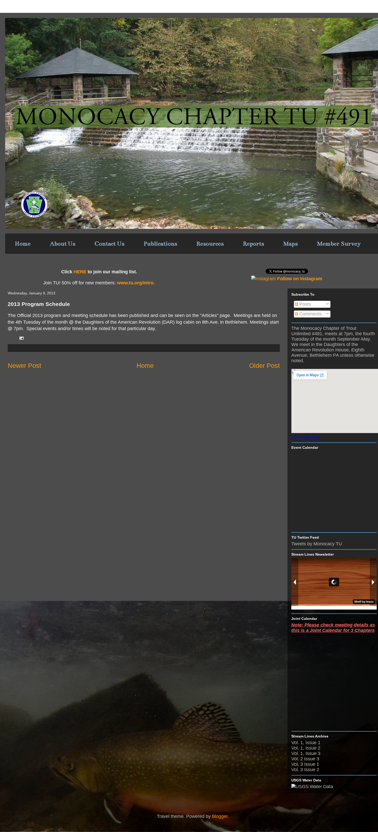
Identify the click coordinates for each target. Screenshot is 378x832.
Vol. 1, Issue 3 (305, 753)
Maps (290, 243)
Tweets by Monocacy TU (316, 543)
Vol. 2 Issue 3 (305, 758)
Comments (310, 313)
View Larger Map (305, 437)
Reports (253, 243)
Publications (160, 243)
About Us (62, 243)
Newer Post (24, 365)
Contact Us (109, 243)
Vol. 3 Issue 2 (305, 769)
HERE (80, 271)
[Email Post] (21, 337)
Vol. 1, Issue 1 (305, 742)
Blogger (220, 816)
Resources (210, 243)
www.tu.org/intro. (135, 282)
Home (23, 243)
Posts (304, 304)
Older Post (264, 365)
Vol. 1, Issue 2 (305, 748)
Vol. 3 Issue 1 (305, 764)
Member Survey (339, 243)
